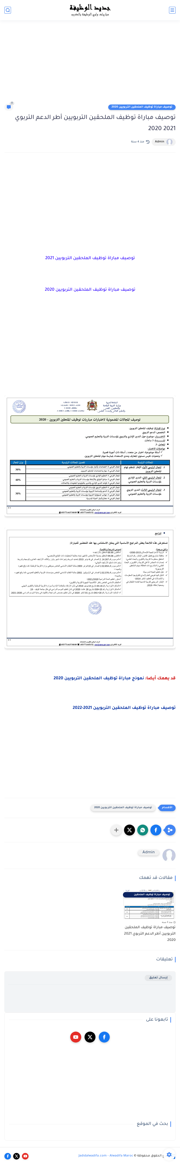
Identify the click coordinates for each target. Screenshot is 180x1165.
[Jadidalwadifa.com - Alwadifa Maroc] (90, 10)
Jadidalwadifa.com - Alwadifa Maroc (106, 1156)
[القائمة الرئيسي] (172, 10)
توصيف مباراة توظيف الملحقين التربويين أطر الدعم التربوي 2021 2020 (150, 934)
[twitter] (90, 1037)
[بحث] (7, 10)
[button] (155, 830)
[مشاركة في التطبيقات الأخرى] (116, 830)
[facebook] (104, 1037)
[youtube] (75, 1037)
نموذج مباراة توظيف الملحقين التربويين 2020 (99, 678)
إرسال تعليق (158, 977)
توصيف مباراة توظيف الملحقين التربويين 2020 (142, 107)
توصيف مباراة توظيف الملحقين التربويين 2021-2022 (124, 708)
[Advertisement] (90, 64)
